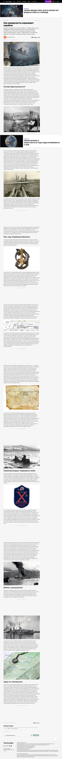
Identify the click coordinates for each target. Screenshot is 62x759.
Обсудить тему (36, 37)
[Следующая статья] (31, 739)
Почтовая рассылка (53, 1)
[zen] (9, 745)
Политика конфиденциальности (9, 749)
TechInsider (9, 1)
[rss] (4, 745)
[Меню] (4, 1)
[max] (11, 745)
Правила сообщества (7, 748)
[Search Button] (55, 1)
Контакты (5, 750)
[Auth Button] (57, 1)
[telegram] (7, 745)
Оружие (5, 20)
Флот (7, 20)
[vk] (5, 745)
